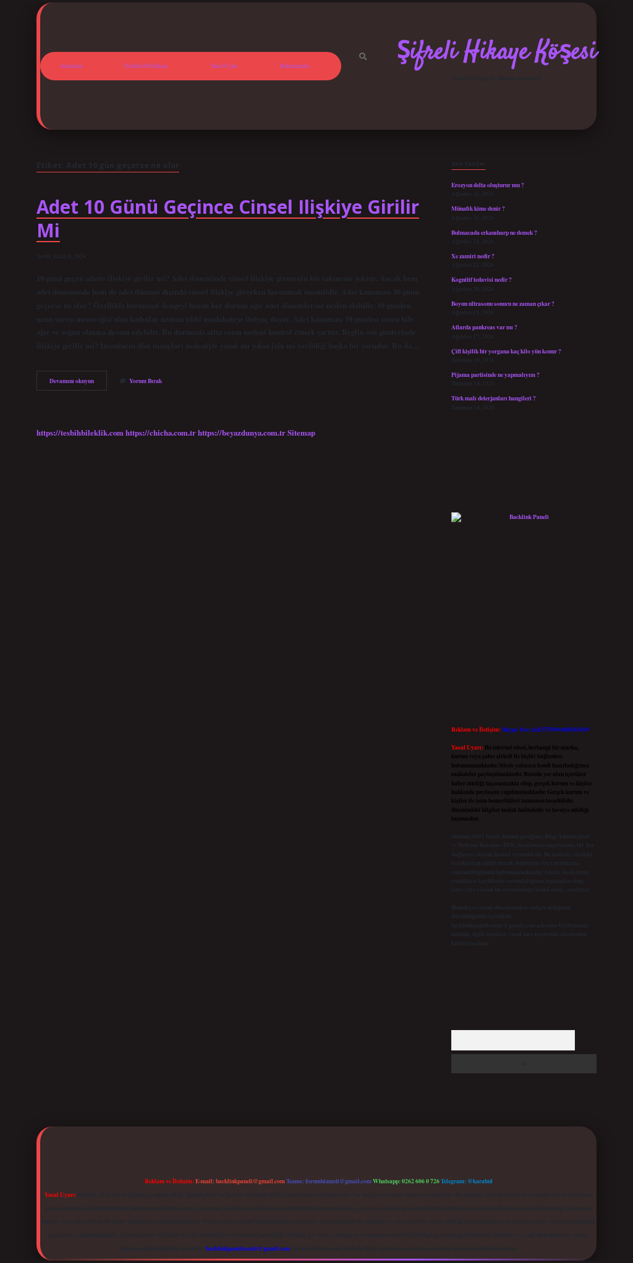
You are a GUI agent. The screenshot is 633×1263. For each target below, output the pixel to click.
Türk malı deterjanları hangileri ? (493, 398)
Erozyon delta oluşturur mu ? (487, 184)
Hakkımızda (294, 66)
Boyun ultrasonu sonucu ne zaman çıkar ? (502, 303)
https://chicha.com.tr (160, 432)
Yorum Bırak (145, 380)
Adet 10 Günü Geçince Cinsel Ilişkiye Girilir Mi (227, 218)
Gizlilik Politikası (146, 66)
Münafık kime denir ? (478, 208)
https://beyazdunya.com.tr (242, 432)
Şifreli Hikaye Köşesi (497, 52)
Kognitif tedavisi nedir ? (481, 279)
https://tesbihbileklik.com (80, 432)
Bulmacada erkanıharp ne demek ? (494, 232)
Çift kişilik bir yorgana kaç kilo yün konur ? (506, 351)
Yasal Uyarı (224, 66)
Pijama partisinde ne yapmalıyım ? (495, 374)
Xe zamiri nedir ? (473, 255)
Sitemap (301, 432)
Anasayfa (71, 66)
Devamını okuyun (78, 383)
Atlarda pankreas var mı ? (484, 327)
